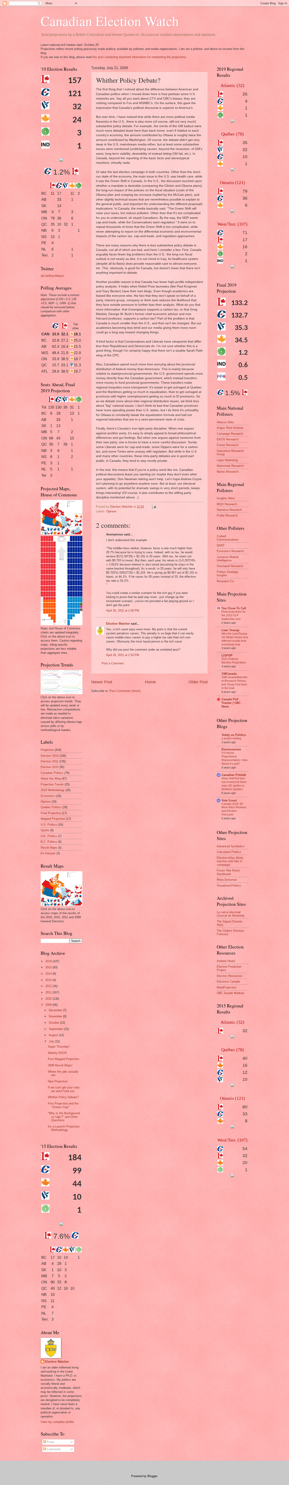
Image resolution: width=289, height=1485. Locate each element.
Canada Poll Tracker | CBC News (230, 703)
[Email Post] (154, 506)
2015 (49, 967)
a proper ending (231, 738)
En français (48, 853)
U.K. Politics (49, 836)
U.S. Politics (49, 824)
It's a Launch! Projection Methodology (63, 1128)
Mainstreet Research (230, 465)
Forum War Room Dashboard (228, 872)
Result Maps (49, 847)
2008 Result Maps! (60, 1065)
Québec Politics (51, 807)
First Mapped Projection (63, 1059)
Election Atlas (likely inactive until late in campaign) (230, 861)
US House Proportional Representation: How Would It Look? (234, 758)
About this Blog (51, 778)
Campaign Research (230, 433)
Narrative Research (229, 509)
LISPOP (227, 655)
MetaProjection (226, 987)
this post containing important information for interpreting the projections (139, 57)
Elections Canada (228, 981)
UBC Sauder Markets (231, 993)
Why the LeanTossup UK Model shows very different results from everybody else (234, 639)
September (56, 1029)
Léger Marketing (227, 460)
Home (150, 682)
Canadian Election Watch (110, 21)
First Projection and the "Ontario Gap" (63, 1105)
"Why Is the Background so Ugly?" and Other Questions (64, 1116)
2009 (49, 1004)
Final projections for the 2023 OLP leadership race (233, 615)
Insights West (226, 498)
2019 (49, 961)
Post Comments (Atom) (125, 691)
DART (221, 545)
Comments (53, 1449)
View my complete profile (57, 1422)
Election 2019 (49, 755)
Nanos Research (227, 471)
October (54, 1022)
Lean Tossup (230, 630)
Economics (48, 796)
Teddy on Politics (233, 735)
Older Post (198, 682)
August (54, 1035)
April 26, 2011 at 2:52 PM (122, 655)
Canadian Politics (52, 773)
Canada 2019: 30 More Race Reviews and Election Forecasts (233, 809)
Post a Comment (113, 663)
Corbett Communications (228, 538)
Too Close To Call (233, 608)
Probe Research (227, 515)
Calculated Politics (229, 852)
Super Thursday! (59, 1046)
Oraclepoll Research (230, 566)
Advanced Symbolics (231, 846)
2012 (49, 986)
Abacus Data (225, 422)
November (56, 1016)
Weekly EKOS (57, 1053)
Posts (50, 1442)
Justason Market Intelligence (228, 558)
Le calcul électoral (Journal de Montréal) (230, 914)
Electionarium (231, 749)
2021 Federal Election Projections (233, 660)
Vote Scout (229, 800)
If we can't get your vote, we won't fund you (64, 1089)
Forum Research (227, 445)
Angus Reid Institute (230, 428)
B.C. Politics (49, 841)
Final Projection (51, 813)
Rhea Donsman (227, 879)
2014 (49, 973)
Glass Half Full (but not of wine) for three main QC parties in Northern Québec (234, 784)
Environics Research (230, 551)
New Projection (58, 1081)
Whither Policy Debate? (63, 1097)
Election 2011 (49, 761)
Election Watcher (118, 623)
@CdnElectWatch (52, 276)
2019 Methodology (53, 790)
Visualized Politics (229, 885)
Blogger (152, 1476)
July (52, 1041)
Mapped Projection (53, 818)
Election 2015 (49, 767)
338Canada (229, 673)
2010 (49, 998)
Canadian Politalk (233, 775)
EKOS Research (227, 439)
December (56, 1010)
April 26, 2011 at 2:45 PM (122, 610)
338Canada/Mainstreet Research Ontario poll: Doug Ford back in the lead (234, 683)
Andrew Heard (226, 961)
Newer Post (101, 682)
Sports (45, 830)
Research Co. (226, 581)
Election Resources (229, 976)
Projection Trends (52, 784)
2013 (49, 980)
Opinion (111, 511)
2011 (49, 992)
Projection (47, 750)
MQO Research (227, 504)
